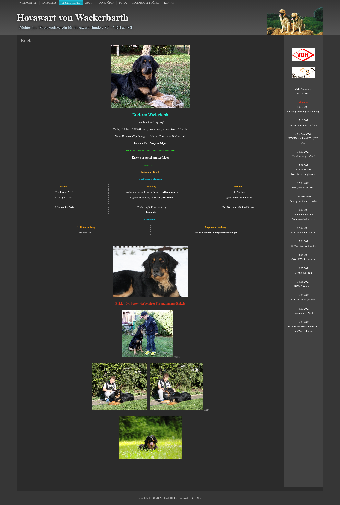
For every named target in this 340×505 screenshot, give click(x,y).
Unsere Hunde (70, 2)
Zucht (89, 2)
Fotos (123, 2)
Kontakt (170, 2)
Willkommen (28, 2)
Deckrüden (106, 2)
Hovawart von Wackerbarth (72, 17)
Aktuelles (49, 2)
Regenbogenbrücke (145, 2)
